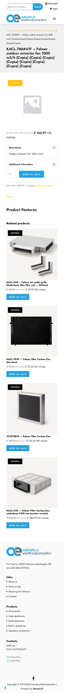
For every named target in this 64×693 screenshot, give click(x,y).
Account (53, 3)
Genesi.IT (38, 688)
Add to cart (31, 174)
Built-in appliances (17, 625)
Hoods (34, 30)
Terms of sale (14, 586)
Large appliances (21, 30)
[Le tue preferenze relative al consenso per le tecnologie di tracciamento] (5, 688)
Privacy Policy (14, 657)
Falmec (10, 196)
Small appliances (16, 621)
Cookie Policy (14, 661)
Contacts (12, 596)
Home (9, 30)
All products (14, 611)
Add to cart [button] (18, 297)
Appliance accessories (19, 630)
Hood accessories (47, 30)
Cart (55, 8)
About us (12, 581)
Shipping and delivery (19, 591)
